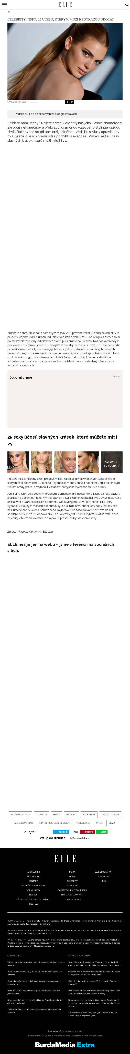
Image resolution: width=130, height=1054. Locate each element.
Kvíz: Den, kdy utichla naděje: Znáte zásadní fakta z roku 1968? (92, 982)
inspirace (71, 814)
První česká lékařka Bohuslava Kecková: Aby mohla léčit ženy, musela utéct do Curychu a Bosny (94, 992)
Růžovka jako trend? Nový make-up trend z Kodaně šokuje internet (34, 973)
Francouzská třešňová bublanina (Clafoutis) (99, 940)
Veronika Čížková (17, 102)
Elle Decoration (103, 872)
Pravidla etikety (33, 921)
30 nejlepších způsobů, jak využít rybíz (43, 943)
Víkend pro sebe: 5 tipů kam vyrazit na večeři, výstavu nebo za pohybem (36, 963)
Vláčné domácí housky (38, 940)
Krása (72, 876)
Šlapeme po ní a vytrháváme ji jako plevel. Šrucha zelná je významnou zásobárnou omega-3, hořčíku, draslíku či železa (94, 1003)
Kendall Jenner (110, 814)
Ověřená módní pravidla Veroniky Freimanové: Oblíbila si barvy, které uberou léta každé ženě (94, 973)
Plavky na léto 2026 (16, 933)
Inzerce (33, 895)
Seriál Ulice (116, 930)
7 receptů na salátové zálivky (64, 940)
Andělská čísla (103, 921)
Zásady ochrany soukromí (72, 890)
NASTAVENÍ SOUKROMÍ (72, 895)
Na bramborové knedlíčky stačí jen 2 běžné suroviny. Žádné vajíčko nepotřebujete (92, 1014)
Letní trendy (45, 924)
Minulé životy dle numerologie (62, 930)
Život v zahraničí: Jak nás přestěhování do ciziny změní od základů (34, 1011)
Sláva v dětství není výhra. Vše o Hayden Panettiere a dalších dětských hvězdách (35, 1001)
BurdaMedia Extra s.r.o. (72, 1031)
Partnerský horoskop (70, 921)
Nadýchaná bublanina (44, 946)
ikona (56, 814)
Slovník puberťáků (50, 921)
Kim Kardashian (23, 823)
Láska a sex (72, 885)
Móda (72, 872)
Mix (104, 881)
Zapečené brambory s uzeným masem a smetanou (87, 943)
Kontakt (33, 881)
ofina (99, 823)
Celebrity (20, 12)
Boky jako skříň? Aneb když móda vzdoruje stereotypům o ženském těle (34, 982)
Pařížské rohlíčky (15, 943)
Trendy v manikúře (36, 930)
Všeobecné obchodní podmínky (33, 899)
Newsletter (33, 872)
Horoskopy (103, 876)
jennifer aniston (20, 814)
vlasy (112, 823)
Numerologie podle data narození (22, 924)
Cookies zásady (73, 899)
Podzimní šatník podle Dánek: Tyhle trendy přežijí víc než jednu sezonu (33, 992)
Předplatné (33, 876)
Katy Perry (89, 814)
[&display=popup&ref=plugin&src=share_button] (67, 102)
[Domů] (65, 858)
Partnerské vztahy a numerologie (93, 930)
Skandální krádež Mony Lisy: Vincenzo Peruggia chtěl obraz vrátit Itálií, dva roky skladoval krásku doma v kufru (94, 963)
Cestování (116, 921)
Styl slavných (39, 12)
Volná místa (33, 890)
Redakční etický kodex (33, 885)
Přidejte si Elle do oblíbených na (46, 114)
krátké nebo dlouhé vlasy (54, 823)
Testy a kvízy (88, 921)
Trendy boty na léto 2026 (39, 933)
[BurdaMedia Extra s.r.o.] (65, 1044)
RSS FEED (33, 904)
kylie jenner (83, 823)
